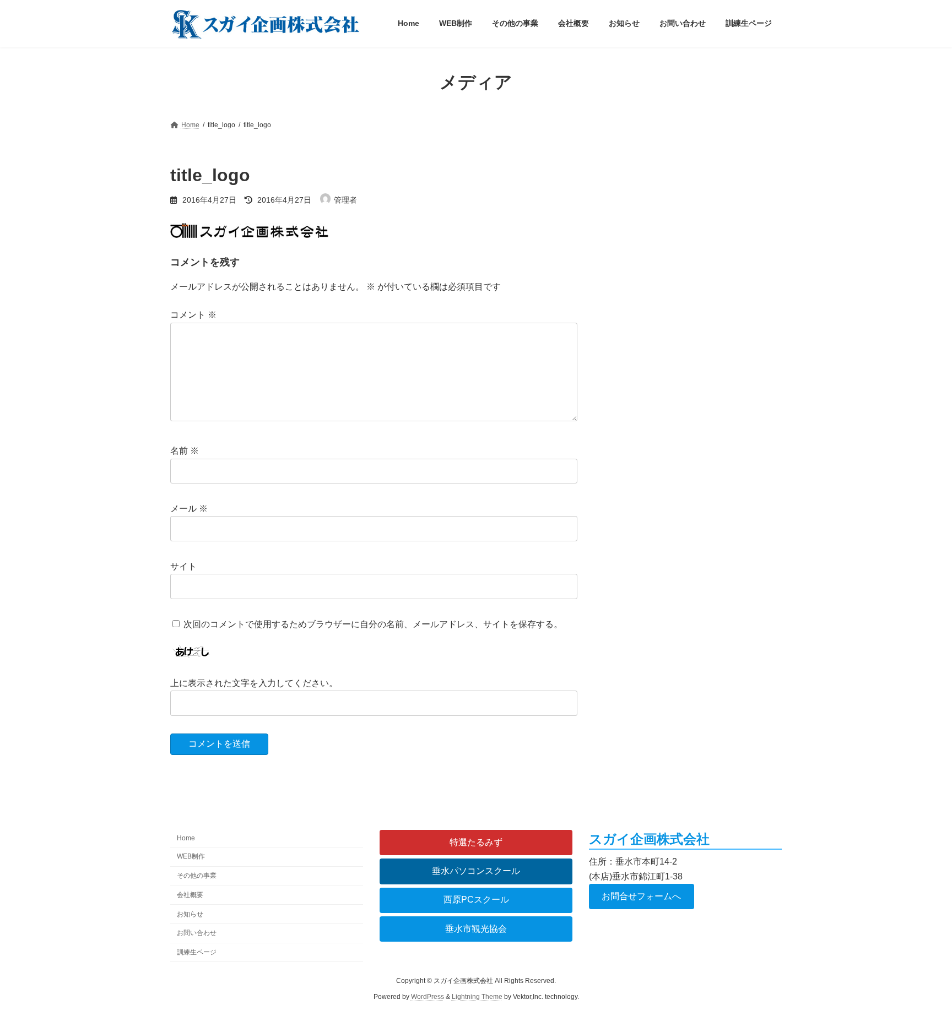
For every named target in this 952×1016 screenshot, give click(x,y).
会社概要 (190, 895)
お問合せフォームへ (641, 896)
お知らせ (190, 914)
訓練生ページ (197, 952)
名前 (184, 451)
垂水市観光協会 (476, 928)
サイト (183, 566)
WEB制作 (191, 856)
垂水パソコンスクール (476, 871)
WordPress (427, 997)
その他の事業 (197, 875)
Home (186, 839)
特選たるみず (476, 842)
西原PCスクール (476, 900)
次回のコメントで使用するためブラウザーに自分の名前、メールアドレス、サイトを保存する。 (372, 624)
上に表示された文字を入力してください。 (254, 683)
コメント (193, 315)
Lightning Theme (477, 997)
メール (189, 508)
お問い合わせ (197, 933)
